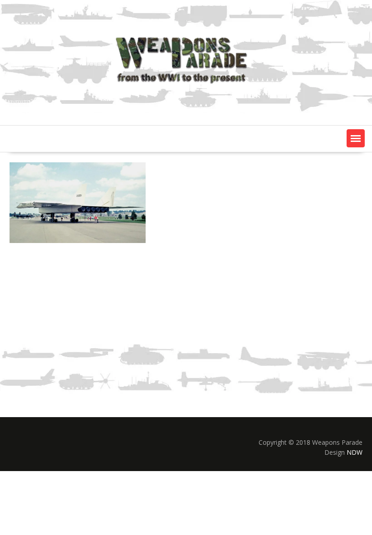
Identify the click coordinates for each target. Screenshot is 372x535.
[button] (356, 138)
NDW (354, 452)
